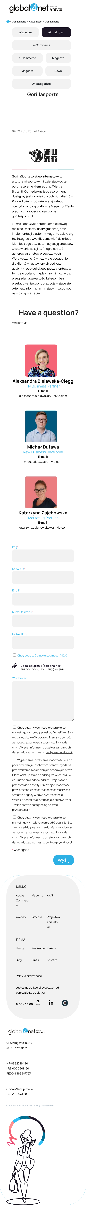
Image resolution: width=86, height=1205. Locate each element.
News (58, 71)
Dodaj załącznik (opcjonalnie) (41, 666)
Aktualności (56, 32)
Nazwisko (18, 569)
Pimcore (37, 917)
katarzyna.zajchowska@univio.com (43, 527)
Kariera (51, 948)
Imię (15, 547)
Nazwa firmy (20, 633)
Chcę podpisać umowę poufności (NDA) (42, 655)
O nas (35, 960)
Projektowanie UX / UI (53, 922)
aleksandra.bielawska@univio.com (43, 396)
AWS (50, 895)
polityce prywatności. (59, 752)
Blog (19, 960)
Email (16, 590)
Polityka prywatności (29, 976)
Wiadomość (19, 678)
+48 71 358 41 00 (16, 1094)
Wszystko (25, 32)
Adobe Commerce (22, 900)
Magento (58, 58)
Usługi (20, 948)
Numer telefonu (22, 612)
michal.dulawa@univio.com (43, 462)
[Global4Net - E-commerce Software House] (35, 8)
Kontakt (52, 960)
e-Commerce (41, 45)
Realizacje (38, 948)
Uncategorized (42, 84)
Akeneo (21, 917)
